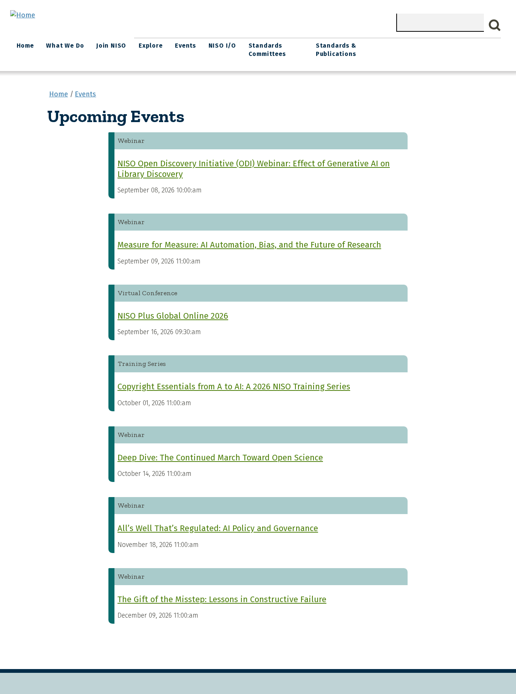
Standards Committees (267, 49)
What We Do (65, 45)
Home (25, 45)
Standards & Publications (336, 49)
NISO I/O (222, 45)
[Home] (22, 15)
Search (495, 25)
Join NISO (111, 45)
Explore (151, 45)
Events (185, 45)
